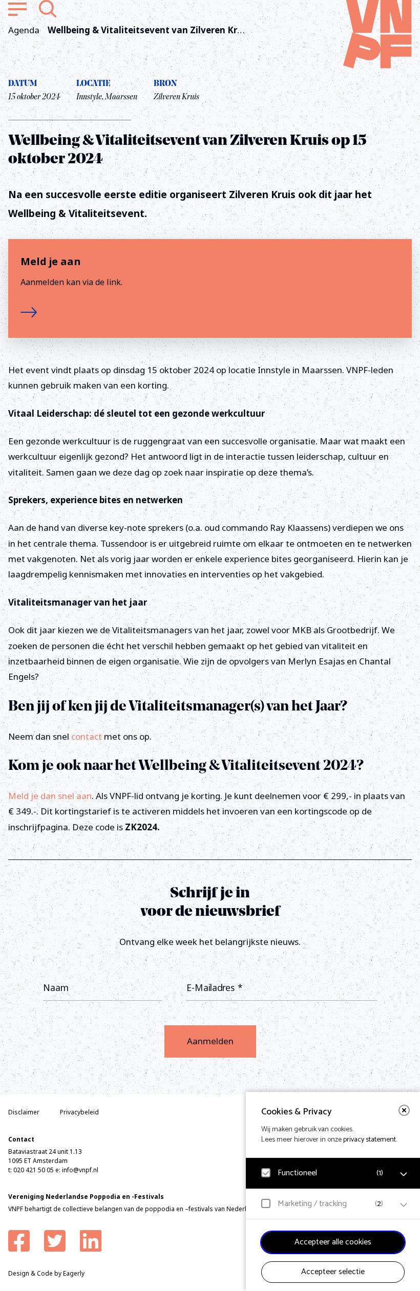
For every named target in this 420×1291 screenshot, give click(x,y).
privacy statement (369, 1140)
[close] (404, 1110)
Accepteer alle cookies (333, 1242)
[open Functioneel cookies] (403, 1174)
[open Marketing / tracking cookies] (403, 1205)
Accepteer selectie (333, 1272)
